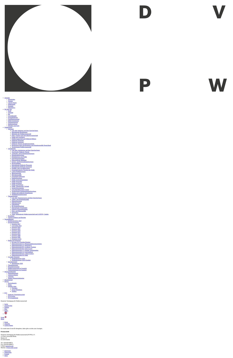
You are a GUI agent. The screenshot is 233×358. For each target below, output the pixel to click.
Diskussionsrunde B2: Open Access (22, 248)
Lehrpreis (10, 276)
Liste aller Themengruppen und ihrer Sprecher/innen (27, 198)
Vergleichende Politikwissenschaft (21, 147)
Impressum (7, 351)
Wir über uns (8, 109)
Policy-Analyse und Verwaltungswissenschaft (25, 135)
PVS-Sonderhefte (13, 298)
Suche (6, 304)
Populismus (15, 212)
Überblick (14, 288)
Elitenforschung (16, 203)
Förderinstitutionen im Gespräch (17, 270)
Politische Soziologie (18, 142)
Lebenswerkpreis (13, 275)
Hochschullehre (16, 163)
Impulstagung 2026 (17, 263)
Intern (6, 355)
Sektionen (11, 129)
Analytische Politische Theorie (20, 152)
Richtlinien (11, 216)
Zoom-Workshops (17, 289)
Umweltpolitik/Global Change (20, 189)
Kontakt (6, 354)
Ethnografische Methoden (19, 160)
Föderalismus (15, 204)
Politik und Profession (14, 240)
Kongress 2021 (16, 229)
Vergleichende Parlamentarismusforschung (24, 191)
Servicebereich (12, 283)
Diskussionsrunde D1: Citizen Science (23, 253)
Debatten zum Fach (13, 125)
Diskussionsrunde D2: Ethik (20, 255)
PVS (5, 293)
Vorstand (10, 112)
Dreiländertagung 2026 (18, 258)
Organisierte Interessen (18, 176)
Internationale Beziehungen (19, 132)
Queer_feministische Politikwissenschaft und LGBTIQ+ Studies (30, 214)
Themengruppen (12, 196)
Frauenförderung (13, 117)
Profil (9, 111)
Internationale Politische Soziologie (22, 166)
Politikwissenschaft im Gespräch (17, 268)
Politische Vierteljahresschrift (16, 294)
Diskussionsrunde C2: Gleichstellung (22, 252)
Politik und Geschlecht (18, 137)
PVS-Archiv (11, 296)
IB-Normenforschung (18, 206)
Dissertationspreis (13, 273)
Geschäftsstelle (12, 116)
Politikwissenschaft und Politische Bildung (24, 139)
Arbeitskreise (12, 148)
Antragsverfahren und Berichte (17, 217)
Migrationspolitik (16, 175)
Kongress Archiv (16, 239)
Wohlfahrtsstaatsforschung (19, 194)
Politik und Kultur (17, 181)
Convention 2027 (17, 226)
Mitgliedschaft (8, 280)
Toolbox (14, 291)
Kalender (10, 106)
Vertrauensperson (13, 122)
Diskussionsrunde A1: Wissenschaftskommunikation (27, 244)
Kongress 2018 (16, 230)
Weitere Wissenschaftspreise (16, 278)
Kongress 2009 (16, 235)
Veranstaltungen (9, 219)
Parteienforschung (17, 178)
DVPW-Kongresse (13, 222)
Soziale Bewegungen (18, 188)
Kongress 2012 (16, 234)
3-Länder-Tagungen (13, 257)
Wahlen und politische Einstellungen (22, 193)
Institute (6, 307)
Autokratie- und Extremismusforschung (23, 153)
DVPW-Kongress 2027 (14, 221)
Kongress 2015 (16, 232)
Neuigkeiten (11, 99)
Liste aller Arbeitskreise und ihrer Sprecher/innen (26, 150)
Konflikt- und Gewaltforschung (21, 168)
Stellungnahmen (12, 124)
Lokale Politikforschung (18, 171)
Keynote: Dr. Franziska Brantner (21, 242)
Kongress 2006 (16, 237)
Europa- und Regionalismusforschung (22, 162)
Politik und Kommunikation (20, 180)
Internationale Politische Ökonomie (22, 165)
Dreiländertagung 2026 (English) (21, 260)
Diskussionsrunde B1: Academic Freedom (24, 247)
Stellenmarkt (11, 104)
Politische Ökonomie (18, 140)
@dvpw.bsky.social (11, 347)
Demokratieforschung (18, 155)
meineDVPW (8, 306)
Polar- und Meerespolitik (19, 211)
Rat (9, 114)
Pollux (10, 285)
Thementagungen (13, 265)
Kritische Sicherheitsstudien (20, 209)
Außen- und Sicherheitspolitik (20, 199)
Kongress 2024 (16, 227)
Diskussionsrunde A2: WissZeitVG (22, 245)
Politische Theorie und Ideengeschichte (23, 144)
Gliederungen (8, 127)
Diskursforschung (17, 201)
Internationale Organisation (19, 207)
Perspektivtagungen (13, 267)
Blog (5, 309)
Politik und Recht (17, 183)
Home (6, 322)
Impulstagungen (12, 262)
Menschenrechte (16, 173)
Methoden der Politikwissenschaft (21, 134)
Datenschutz (7, 352)
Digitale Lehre (12, 286)
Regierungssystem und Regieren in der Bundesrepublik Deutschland (31, 145)
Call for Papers (12, 103)
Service (6, 281)
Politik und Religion (17, 185)
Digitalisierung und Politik (19, 157)
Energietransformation (18, 158)
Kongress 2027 (16, 224)
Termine (10, 101)
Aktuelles (7, 98)
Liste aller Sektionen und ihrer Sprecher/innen (25, 130)
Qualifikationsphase (13, 119)
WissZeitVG (11, 107)
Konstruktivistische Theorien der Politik (23, 170)
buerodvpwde (9, 346)
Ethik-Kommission (13, 121)
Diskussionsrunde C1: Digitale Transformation (25, 250)
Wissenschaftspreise (10, 271)
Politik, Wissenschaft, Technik (20, 186)
